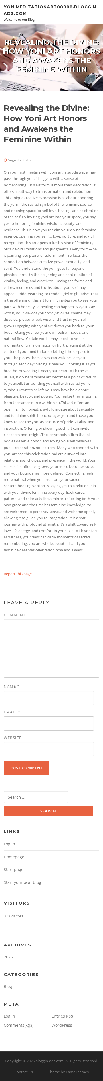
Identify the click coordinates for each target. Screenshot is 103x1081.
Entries (62, 1016)
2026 (8, 957)
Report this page (18, 573)
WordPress (62, 1025)
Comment (15, 614)
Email (12, 712)
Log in (9, 844)
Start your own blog (22, 882)
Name (12, 686)
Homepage (14, 857)
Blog (8, 986)
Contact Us (23, 1071)
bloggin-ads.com (49, 1060)
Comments (18, 1025)
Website (13, 737)
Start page (13, 869)
